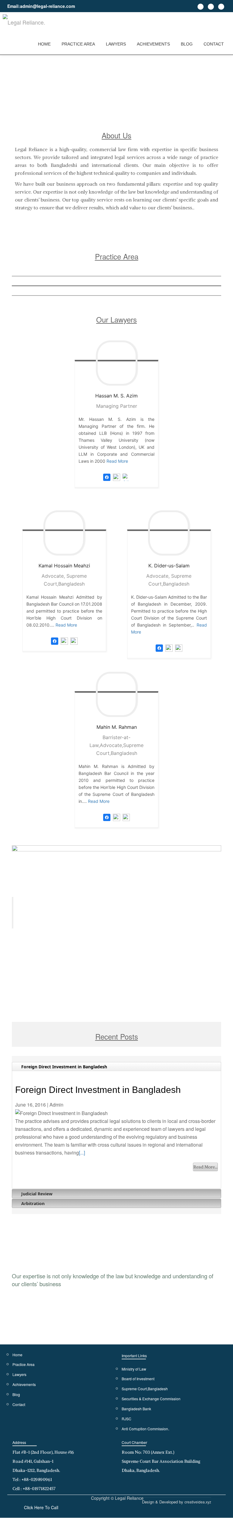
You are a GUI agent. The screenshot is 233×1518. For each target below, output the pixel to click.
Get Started (196, 962)
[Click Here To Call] (126, 477)
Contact (18, 1404)
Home (17, 1354)
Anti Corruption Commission (145, 1428)
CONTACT (214, 44)
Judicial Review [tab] (36, 1194)
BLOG (187, 44)
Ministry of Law (134, 1368)
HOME (44, 44)
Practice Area (23, 1364)
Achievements (24, 1384)
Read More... (205, 1167)
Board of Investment (138, 1378)
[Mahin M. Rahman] (116, 694)
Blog (16, 1394)
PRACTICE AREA (78, 44)
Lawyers (19, 1374)
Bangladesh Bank (136, 1408)
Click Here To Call (41, 1507)
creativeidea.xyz (197, 1501)
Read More (117, 461)
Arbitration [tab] (32, 1203)
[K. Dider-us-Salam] (169, 533)
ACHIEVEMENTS (153, 44)
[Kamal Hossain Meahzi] (64, 533)
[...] (82, 1152)
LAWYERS (116, 44)
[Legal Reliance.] (25, 22)
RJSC (126, 1418)
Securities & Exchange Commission (151, 1398)
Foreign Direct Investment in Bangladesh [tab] (63, 1067)
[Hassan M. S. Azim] (116, 363)
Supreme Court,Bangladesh (145, 1388)
